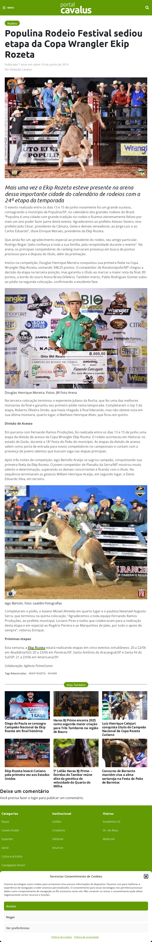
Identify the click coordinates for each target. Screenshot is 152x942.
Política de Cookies (61, 937)
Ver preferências (17, 928)
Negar (10, 917)
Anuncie (57, 848)
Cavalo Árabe (10, 830)
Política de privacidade (86, 937)
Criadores (58, 830)
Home (53, 673)
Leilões (56, 821)
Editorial (57, 839)
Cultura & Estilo (12, 856)
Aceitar (11, 906)
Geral (5, 848)
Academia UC (112, 821)
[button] (146, 876)
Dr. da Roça (110, 830)
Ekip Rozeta (36, 647)
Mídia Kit (109, 839)
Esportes (7, 839)
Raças (5, 821)
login (34, 798)
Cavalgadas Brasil (13, 865)
